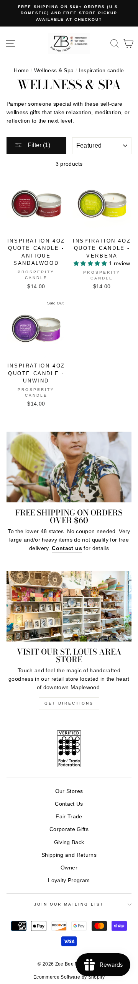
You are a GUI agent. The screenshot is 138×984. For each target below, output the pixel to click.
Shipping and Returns (69, 855)
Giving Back (69, 842)
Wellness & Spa (54, 70)
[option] (69, 13)
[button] (91, 263)
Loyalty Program (69, 880)
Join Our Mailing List (69, 904)
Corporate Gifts (69, 829)
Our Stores (69, 791)
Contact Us (69, 804)
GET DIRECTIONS (69, 703)
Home (21, 70)
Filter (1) (38, 145)
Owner (69, 868)
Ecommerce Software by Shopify (69, 977)
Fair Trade (69, 816)
